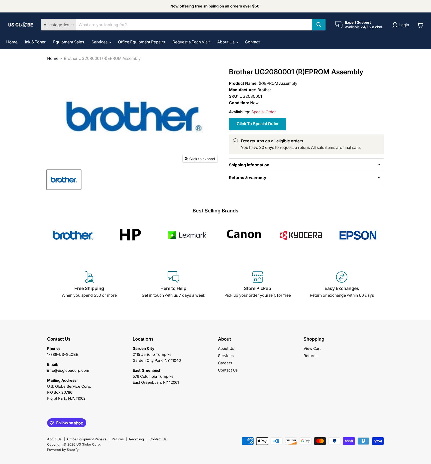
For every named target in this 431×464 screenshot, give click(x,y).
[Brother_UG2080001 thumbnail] (64, 179)
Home (11, 41)
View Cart (312, 348)
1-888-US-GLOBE (62, 354)
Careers (225, 363)
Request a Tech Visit (191, 41)
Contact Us (228, 370)
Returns (311, 355)
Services (100, 41)
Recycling (136, 439)
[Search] (318, 24)
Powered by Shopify (63, 450)
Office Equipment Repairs (141, 41)
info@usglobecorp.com (68, 370)
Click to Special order (258, 124)
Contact (252, 41)
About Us (226, 41)
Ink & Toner (35, 41)
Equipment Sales (68, 41)
